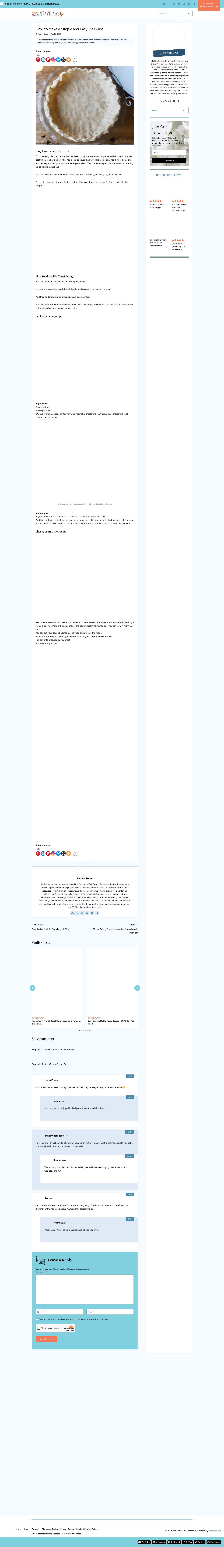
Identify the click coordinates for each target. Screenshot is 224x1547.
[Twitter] (184, 4)
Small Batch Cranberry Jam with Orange (178, 246)
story (41, 904)
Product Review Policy (87, 1529)
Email (91, 1312)
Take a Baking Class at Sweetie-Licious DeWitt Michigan (115, 929)
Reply (130, 1076)
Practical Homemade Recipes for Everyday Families (56, 1533)
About (26, 1529)
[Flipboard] (48, 57)
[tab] (79, 1030)
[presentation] (57, 981)
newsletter (182, 93)
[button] (33, 1017)
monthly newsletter (76, 904)
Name (41, 1312)
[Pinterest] (179, 4)
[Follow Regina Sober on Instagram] (82, 913)
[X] (63, 57)
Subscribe (169, 160)
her (127, 904)
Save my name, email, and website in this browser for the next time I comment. (74, 1319)
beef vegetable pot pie (49, 316)
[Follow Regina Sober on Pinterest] (92, 913)
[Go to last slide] (32, 988)
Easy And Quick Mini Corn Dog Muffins (50, 927)
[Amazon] (194, 4)
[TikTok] (169, 4)
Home (18, 1529)
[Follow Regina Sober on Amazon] (97, 913)
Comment (41, 1272)
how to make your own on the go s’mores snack (158, 242)
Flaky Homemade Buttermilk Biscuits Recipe (180, 207)
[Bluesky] (58, 57)
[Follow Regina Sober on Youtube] (87, 913)
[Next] (137, 988)
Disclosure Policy (50, 1529)
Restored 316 (215, 1530)
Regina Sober (43, 34)
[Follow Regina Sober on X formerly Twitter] (77, 913)
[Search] (184, 110)
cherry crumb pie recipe (51, 531)
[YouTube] (164, 4)
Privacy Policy (67, 1529)
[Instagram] (174, 4)
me (166, 90)
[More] (68, 57)
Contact (35, 1529)
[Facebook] (189, 4)
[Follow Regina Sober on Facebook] (72, 913)
